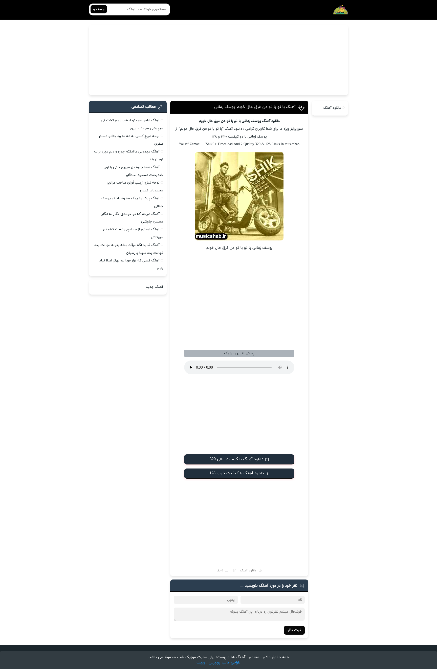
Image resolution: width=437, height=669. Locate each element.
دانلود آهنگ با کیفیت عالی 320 (237, 459)
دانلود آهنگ (248, 571)
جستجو (98, 9)
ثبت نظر (294, 630)
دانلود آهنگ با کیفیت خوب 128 (236, 473)
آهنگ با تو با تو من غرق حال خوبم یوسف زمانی (255, 107)
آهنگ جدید (154, 286)
